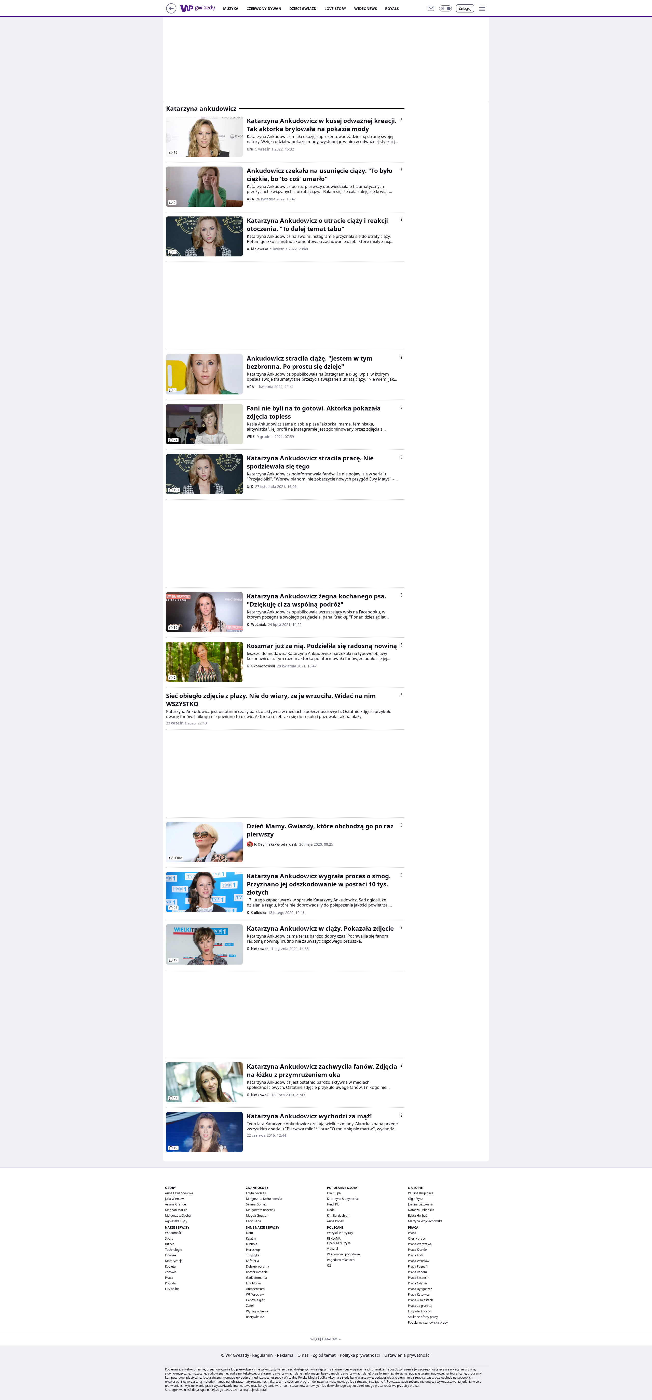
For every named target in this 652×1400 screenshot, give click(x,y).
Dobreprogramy (257, 1266)
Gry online (172, 1289)
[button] (445, 8)
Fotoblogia (253, 1283)
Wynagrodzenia (257, 1311)
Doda (331, 1210)
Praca (169, 1277)
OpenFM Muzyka (339, 1243)
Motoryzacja (174, 1261)
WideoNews (365, 8)
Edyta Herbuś (417, 1215)
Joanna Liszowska (420, 1204)
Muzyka (230, 8)
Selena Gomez (256, 1204)
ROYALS (392, 8)
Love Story (335, 8)
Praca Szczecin (418, 1277)
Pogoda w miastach (341, 1260)
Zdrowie (170, 1272)
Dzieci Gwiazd (302, 8)
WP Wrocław (255, 1294)
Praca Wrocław (418, 1261)
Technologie (173, 1249)
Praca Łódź (416, 1255)
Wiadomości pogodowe (343, 1254)
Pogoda (170, 1283)
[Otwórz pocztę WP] (431, 8)
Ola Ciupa (334, 1193)
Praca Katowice (419, 1294)
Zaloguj (465, 8)
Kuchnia (251, 1244)
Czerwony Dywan (264, 8)
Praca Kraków (417, 1249)
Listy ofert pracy (419, 1311)
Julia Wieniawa (175, 1199)
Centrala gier (255, 1300)
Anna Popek (335, 1221)
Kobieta (170, 1266)
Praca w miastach (420, 1300)
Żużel (250, 1305)
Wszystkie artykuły (340, 1233)
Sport (169, 1238)
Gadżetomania (256, 1277)
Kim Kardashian (338, 1215)
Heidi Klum (334, 1204)
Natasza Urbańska (421, 1210)
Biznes (169, 1244)
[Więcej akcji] (401, 120)
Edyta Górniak (256, 1193)
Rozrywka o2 (255, 1317)
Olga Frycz (415, 1199)
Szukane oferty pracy (423, 1317)
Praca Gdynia (417, 1283)
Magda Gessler (257, 1215)
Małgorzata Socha (178, 1215)
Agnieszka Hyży (176, 1221)
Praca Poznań (417, 1266)
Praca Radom (417, 1272)
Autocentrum (255, 1289)
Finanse (170, 1255)
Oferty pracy (417, 1238)
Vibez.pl (332, 1248)
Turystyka (253, 1255)
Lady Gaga (253, 1221)
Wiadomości (173, 1233)
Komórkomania (257, 1272)
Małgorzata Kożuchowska (264, 1199)
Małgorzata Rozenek (260, 1210)
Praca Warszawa (420, 1244)
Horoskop (253, 1249)
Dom (249, 1233)
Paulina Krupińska (420, 1193)
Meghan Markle (176, 1210)
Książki (251, 1238)
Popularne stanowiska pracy (428, 1322)
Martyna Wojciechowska (425, 1221)
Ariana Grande (175, 1204)
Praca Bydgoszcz (420, 1289)
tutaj (263, 1390)
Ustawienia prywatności (406, 1355)
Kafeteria (252, 1261)
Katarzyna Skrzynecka (342, 1199)
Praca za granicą (420, 1305)
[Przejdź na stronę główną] (171, 12)
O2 (329, 1265)
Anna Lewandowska (179, 1193)
